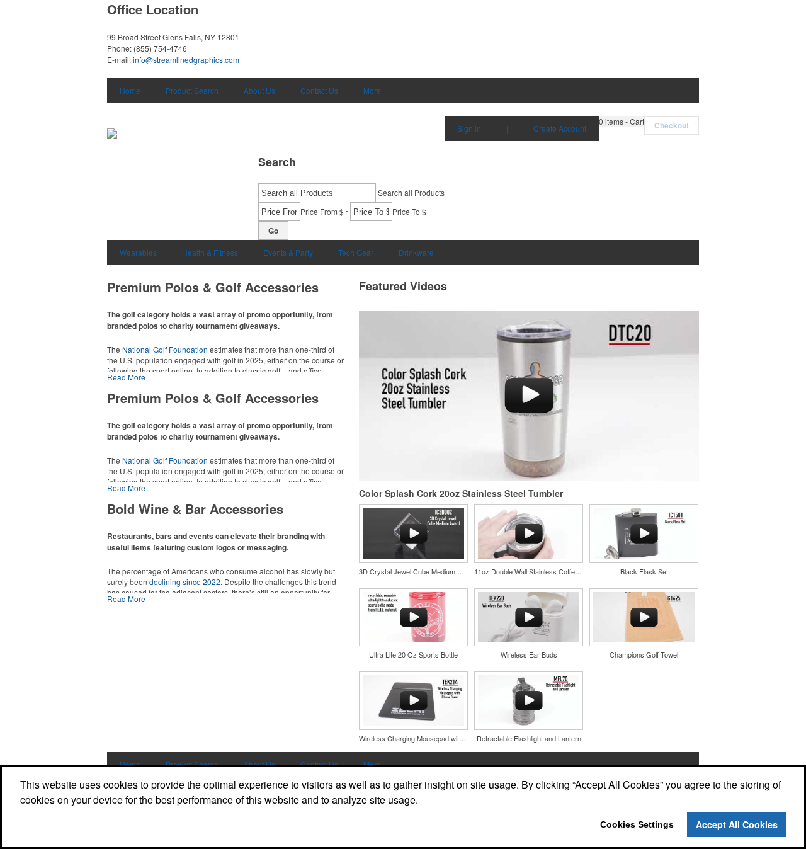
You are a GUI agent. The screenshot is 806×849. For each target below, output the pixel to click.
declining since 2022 (184, 581)
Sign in (469, 128)
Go (273, 230)
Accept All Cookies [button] (737, 824)
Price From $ (322, 211)
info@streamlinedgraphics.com (186, 59)
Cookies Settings (637, 824)
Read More (126, 377)
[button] (621, 121)
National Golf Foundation (165, 349)
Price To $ (409, 211)
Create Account (559, 128)
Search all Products (411, 192)
